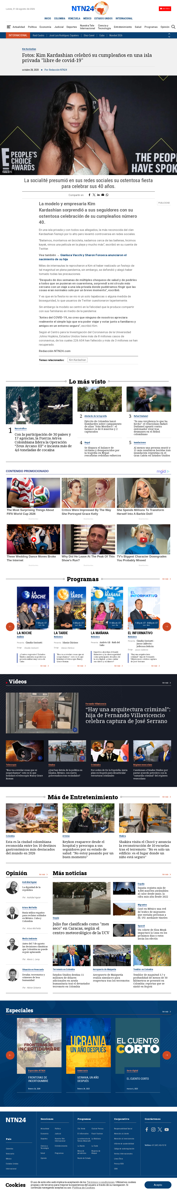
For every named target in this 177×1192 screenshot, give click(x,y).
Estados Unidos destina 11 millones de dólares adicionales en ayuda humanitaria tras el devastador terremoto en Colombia (71, 980)
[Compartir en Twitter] (94, 195)
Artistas (66, 836)
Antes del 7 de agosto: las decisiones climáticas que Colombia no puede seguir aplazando (35, 948)
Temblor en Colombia (143, 969)
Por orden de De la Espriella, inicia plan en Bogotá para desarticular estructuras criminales (109, 773)
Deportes (72, 27)
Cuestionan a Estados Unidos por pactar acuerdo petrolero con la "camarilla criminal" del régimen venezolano (150, 774)
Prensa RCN (119, 1164)
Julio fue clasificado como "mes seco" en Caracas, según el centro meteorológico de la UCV (81, 928)
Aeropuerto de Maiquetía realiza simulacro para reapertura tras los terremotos (111, 977)
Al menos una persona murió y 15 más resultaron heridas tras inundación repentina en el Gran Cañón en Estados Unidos (152, 451)
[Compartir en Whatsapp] (107, 195)
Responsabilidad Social (123, 1129)
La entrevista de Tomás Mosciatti (84, 1140)
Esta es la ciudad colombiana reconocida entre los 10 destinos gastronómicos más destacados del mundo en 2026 (31, 847)
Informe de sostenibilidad (124, 1144)
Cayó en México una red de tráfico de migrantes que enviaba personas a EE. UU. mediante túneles (152, 913)
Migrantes (142, 905)
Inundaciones (140, 442)
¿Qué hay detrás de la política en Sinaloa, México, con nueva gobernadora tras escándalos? (65, 773)
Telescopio (11, 765)
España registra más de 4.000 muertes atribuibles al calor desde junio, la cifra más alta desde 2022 (153, 892)
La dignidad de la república (31, 888)
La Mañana (100, 633)
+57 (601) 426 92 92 (158, 1145)
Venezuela (10, 1154)
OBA (116, 1169)
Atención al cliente (121, 1134)
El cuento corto (138, 1078)
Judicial (59, 27)
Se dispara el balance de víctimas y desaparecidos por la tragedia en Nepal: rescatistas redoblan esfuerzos (103, 451)
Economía (45, 27)
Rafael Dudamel (141, 416)
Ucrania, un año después (88, 1079)
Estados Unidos (12, 1164)
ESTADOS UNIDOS (103, 18)
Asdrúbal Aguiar (29, 882)
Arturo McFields (29, 907)
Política (32, 27)
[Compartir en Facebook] (89, 195)
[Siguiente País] (169, 36)
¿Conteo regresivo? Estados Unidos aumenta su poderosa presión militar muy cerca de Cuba (33, 658)
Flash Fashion (97, 1134)
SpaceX (141, 926)
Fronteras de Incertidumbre (38, 1079)
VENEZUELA (74, 18)
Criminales (96, 765)
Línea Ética (118, 1159)
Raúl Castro (38, 35)
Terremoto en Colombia (64, 969)
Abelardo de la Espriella (96, 416)
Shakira (122, 836)
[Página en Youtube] (167, 1130)
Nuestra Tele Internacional (87, 27)
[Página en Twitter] (160, 1130)
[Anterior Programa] (10, 626)
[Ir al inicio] (19, 1125)
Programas (151, 27)
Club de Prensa (97, 1129)
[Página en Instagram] (153, 1130)
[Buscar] (173, 27)
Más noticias (70, 873)
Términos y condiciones (101, 1182)
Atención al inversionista (124, 1139)
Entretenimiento (123, 27)
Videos (18, 681)
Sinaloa (51, 765)
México (8, 1159)
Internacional (11, 1169)
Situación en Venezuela (33, 969)
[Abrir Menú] (9, 27)
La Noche (24, 633)
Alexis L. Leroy (33, 959)
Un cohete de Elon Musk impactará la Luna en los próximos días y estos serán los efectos (152, 934)
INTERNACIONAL (124, 18)
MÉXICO (87, 18)
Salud (138, 27)
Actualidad (19, 27)
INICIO (47, 18)
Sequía (56, 918)
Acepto (158, 1184)
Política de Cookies (83, 1187)
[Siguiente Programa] (166, 626)
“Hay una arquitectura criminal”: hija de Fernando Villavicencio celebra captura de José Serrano (144, 658)
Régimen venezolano (142, 765)
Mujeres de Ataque (95, 1152)
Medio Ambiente (29, 938)
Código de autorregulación (124, 1149)
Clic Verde (81, 1129)
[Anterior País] (169, 33)
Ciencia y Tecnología (104, 27)
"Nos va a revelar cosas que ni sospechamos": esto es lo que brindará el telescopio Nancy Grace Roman (70, 658)
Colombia (10, 836)
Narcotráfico (21, 428)
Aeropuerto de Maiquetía (104, 969)
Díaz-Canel (89, 35)
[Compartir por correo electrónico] (102, 195)
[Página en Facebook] (147, 1130)
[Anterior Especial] (10, 1055)
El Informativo (140, 633)
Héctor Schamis (34, 987)
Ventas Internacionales (123, 1154)
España (141, 884)
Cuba (101, 35)
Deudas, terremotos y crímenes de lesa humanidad (33, 977)
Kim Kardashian (29, 49)
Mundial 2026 (115, 35)
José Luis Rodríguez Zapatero (64, 35)
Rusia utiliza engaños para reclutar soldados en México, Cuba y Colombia (34, 917)
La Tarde (61, 633)
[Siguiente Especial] (166, 1055)
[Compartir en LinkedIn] (98, 195)
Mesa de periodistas (81, 1152)
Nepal (87, 442)
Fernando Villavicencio (96, 704)
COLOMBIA (59, 18)
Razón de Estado (84, 1158)
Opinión (165, 27)
